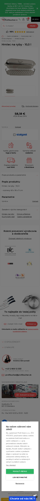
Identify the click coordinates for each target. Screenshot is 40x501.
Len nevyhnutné (20, 477)
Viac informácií (11, 465)
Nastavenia (20, 483)
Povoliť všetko (20, 471)
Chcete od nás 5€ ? (22, 498)
